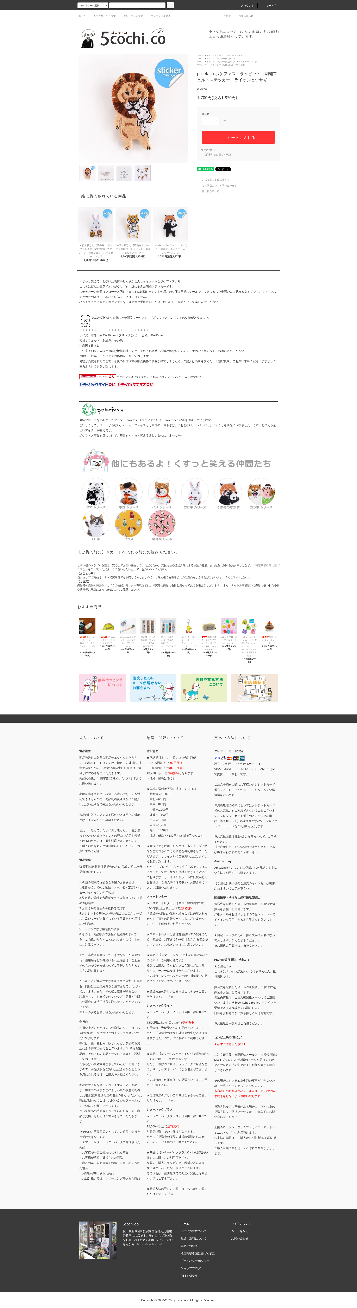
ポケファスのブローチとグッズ (220, 58)
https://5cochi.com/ (149, 1244)
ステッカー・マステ (233, 55)
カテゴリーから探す (104, 16)
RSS (183, 1275)
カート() (272, 5)
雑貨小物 (240, 65)
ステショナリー (213, 55)
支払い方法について (194, 1231)
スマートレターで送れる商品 (219, 65)
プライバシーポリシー (195, 1260)
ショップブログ (191, 1268)
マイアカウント (241, 1223)
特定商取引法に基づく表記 (216, 154)
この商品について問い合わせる (219, 185)
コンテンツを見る (161, 16)
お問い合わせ (245, 16)
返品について (208, 150)
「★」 (172, 996)
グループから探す (133, 16)
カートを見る (240, 1231)
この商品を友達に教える (215, 179)
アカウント (248, 5)
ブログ (227, 16)
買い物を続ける (210, 191)
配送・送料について (194, 1238)
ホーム (82, 16)
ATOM (193, 1275)
